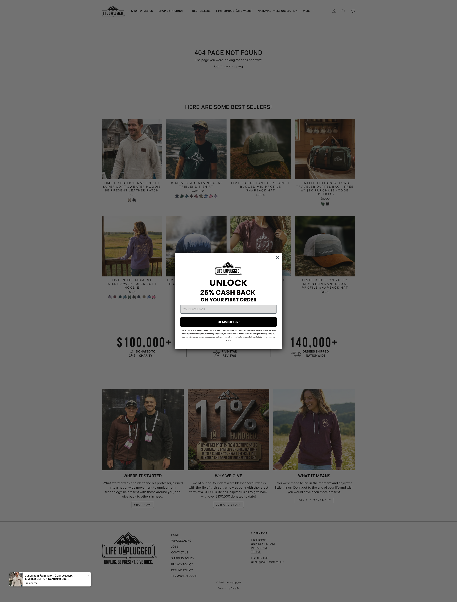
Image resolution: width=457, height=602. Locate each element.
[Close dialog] (277, 257)
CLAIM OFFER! (228, 322)
